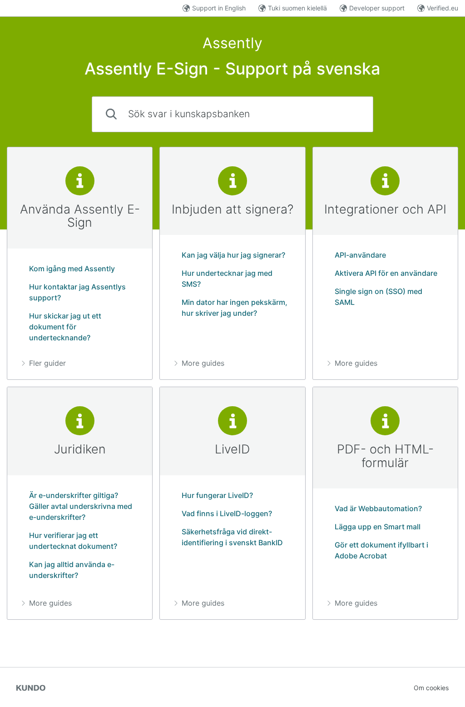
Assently (232, 43)
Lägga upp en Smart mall (377, 526)
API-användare (360, 254)
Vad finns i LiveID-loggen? (227, 513)
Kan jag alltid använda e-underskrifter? (71, 570)
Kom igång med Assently (72, 268)
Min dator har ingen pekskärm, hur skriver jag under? (234, 308)
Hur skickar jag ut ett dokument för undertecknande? (65, 326)
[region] (79, 263)
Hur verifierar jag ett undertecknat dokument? (73, 541)
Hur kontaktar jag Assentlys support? (77, 292)
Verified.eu (442, 8)
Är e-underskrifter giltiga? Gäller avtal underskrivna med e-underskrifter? (80, 506)
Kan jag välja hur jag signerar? (233, 254)
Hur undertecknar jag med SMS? (227, 279)
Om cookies (431, 688)
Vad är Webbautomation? (378, 508)
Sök (351, 114)
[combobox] (232, 114)
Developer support (377, 8)
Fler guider (47, 363)
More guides (203, 363)
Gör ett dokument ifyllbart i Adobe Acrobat (381, 550)
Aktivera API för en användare (386, 273)
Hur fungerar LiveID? (217, 495)
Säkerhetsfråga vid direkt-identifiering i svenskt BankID (232, 537)
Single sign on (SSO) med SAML (378, 297)
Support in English (219, 8)
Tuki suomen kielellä (297, 8)
